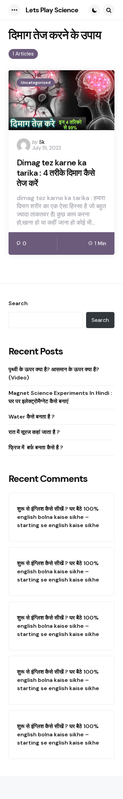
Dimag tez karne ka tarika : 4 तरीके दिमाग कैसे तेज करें (56, 173)
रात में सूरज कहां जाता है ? (34, 432)
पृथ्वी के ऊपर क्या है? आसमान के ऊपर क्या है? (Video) (54, 373)
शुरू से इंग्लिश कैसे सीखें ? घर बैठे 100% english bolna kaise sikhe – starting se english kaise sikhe (58, 517)
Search (18, 303)
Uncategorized (36, 82)
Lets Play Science (52, 9)
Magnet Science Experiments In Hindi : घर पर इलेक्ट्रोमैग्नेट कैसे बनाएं (60, 397)
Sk (42, 142)
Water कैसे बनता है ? (32, 416)
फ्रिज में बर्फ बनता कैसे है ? (37, 447)
